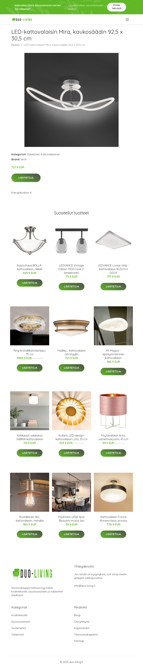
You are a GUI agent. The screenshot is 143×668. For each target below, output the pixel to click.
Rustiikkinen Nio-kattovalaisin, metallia (30, 518)
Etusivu (15, 44)
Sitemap (79, 641)
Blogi (77, 615)
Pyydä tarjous (116, 7)
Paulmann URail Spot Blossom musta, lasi (71, 518)
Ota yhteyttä (81, 621)
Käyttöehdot (81, 628)
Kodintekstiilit (19, 615)
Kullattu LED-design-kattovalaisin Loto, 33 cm (71, 437)
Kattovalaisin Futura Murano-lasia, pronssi (113, 518)
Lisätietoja (25, 177)
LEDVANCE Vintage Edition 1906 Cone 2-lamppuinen (72, 269)
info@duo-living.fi (84, 585)
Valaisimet (33, 154)
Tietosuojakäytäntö (86, 634)
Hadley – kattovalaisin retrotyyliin (71, 352)
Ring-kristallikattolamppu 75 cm (30, 352)
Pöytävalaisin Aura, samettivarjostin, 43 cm (113, 437)
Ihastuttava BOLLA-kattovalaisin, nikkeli (29, 267)
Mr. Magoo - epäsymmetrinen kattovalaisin (113, 354)
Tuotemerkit (18, 628)
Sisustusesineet (20, 621)
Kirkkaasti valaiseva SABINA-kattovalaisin (29, 437)
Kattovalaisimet (50, 154)
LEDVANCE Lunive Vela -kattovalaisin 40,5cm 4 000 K (113, 269)
